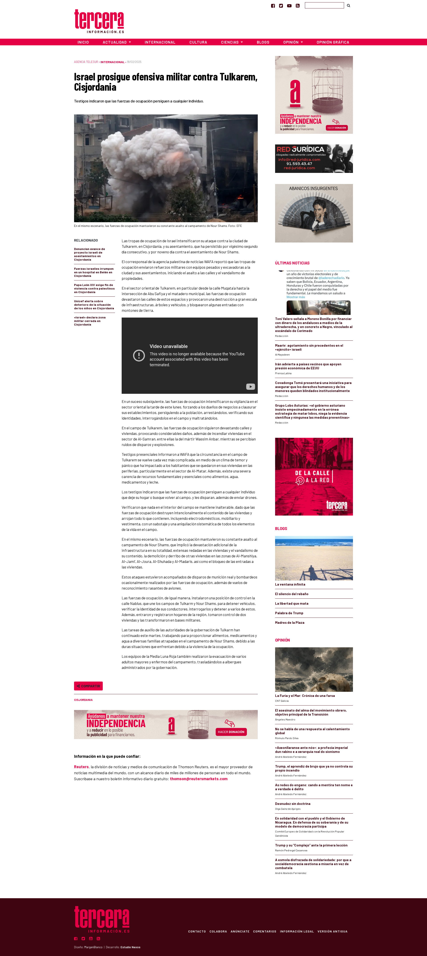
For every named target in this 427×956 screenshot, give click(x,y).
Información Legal (297, 931)
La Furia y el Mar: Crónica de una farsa (305, 696)
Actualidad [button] (115, 42)
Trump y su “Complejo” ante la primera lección (311, 845)
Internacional (160, 42)
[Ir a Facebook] (273, 5)
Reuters (81, 766)
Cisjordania (83, 700)
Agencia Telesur (86, 62)
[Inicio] (99, 20)
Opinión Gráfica (333, 42)
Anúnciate (240, 931)
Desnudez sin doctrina (292, 804)
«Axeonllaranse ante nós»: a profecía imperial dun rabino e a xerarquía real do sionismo (311, 750)
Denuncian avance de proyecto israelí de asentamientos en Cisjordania (89, 254)
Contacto (197, 931)
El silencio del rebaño (291, 594)
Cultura (198, 42)
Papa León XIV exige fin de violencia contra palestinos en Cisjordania (94, 288)
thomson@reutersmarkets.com (199, 778)
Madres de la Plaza (289, 622)
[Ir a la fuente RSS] (298, 5)
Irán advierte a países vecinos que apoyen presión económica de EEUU (308, 366)
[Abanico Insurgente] (314, 214)
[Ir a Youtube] (289, 5)
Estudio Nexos (130, 947)
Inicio (83, 42)
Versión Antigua (333, 931)
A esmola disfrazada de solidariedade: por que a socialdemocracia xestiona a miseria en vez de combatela (313, 864)
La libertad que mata (291, 603)
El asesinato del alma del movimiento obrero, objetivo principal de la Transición (311, 712)
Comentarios (264, 931)
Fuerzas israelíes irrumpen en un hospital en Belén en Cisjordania (94, 272)
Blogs (263, 42)
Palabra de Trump (289, 613)
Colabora (218, 931)
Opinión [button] (291, 42)
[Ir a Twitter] (281, 5)
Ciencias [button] (230, 42)
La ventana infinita (290, 584)
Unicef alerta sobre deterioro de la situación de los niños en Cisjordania (94, 304)
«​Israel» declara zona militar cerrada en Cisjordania (90, 320)
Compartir (90, 686)
